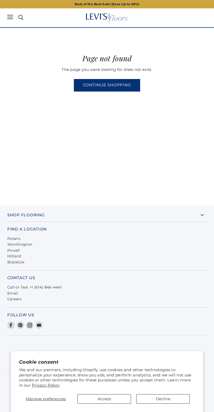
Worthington (19, 244)
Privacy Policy (46, 385)
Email (12, 293)
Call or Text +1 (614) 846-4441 (34, 287)
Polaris (13, 238)
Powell (13, 250)
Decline (163, 398)
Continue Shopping (107, 85)
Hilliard (14, 256)
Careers (14, 299)
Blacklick (16, 262)
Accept (104, 398)
